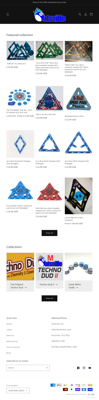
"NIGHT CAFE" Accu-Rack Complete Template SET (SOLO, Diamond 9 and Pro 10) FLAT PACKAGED (77, 68)
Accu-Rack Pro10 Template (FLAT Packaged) (48, 162)
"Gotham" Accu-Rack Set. (16, 64)
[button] (8, 14)
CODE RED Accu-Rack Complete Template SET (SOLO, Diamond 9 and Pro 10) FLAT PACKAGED (48, 210)
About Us (10, 335)
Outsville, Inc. (75, 394)
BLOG (8, 353)
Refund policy (12, 341)
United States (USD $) (16, 390)
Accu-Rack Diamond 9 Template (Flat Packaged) (18, 162)
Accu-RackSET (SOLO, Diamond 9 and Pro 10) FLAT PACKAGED (19, 207)
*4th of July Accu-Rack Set (46, 114)
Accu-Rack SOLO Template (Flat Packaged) (77, 162)
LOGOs (9, 329)
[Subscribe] (47, 368)
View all (49, 298)
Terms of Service (13, 347)
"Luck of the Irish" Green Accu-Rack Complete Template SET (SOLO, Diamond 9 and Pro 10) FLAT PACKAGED (47, 66)
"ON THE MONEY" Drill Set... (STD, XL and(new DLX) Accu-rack (19, 111)
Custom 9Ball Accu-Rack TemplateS (74, 219)
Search (9, 324)
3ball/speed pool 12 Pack (74, 116)
